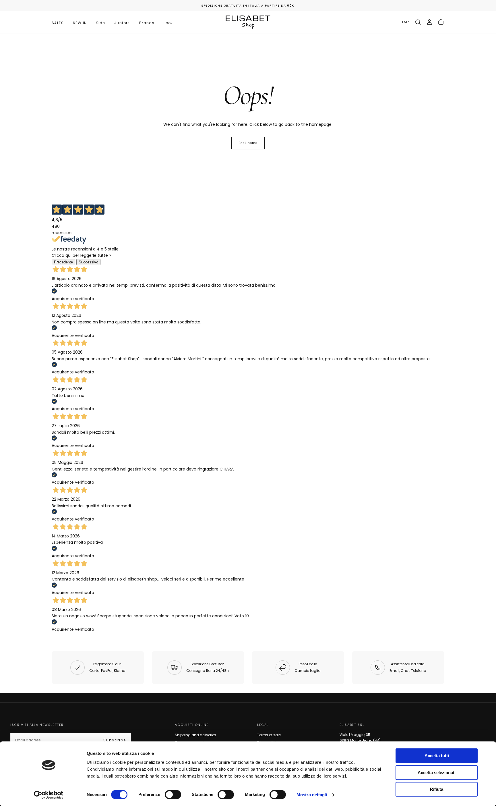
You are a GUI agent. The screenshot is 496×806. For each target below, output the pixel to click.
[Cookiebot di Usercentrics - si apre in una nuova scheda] (49, 794)
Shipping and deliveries (195, 734)
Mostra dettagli (312, 794)
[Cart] (440, 22)
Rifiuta (436, 789)
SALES (58, 22)
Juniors (122, 22)
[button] (405, 22)
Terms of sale (269, 734)
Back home (248, 143)
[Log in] (429, 22)
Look (168, 22)
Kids (100, 22)
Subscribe (114, 740)
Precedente (63, 262)
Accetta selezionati (437, 772)
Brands (146, 22)
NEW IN (80, 22)
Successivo (88, 262)
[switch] (173, 794)
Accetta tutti (437, 755)
